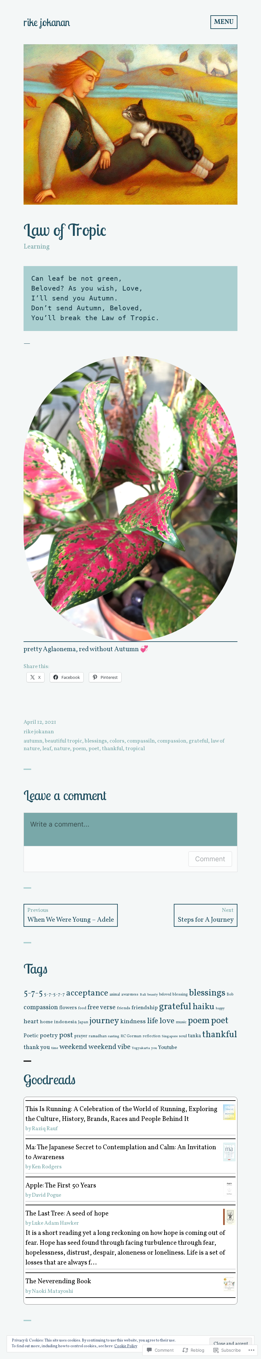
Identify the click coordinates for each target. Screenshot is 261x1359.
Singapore (170, 1036)
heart (31, 1021)
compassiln (141, 741)
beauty (152, 994)
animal (114, 994)
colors (116, 741)
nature (62, 748)
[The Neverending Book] (229, 1284)
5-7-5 (33, 993)
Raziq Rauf (45, 1128)
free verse (102, 1007)
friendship (144, 1008)
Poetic (31, 1035)
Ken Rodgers (47, 1167)
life (152, 1021)
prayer (80, 1036)
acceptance (87, 993)
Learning (37, 246)
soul (183, 1036)
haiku (204, 1007)
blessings (96, 741)
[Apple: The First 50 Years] (229, 1188)
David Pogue (46, 1195)
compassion (171, 741)
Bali (143, 994)
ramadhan (97, 1036)
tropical (135, 748)
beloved (165, 994)
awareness (129, 994)
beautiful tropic (63, 741)
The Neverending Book (58, 1281)
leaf (46, 748)
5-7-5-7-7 (54, 994)
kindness (133, 1021)
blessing (180, 994)
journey (104, 1021)
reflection (151, 1036)
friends (123, 1008)
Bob (230, 994)
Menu (224, 22)
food (82, 1008)
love (166, 1021)
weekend (73, 1047)
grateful (198, 741)
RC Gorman (131, 1036)
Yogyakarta (141, 1048)
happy (220, 1008)
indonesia (65, 1022)
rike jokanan (47, 22)
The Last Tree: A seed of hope (67, 1213)
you (154, 1048)
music (181, 1022)
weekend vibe (109, 1047)
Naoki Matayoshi (52, 1291)
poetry (49, 1036)
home (46, 1021)
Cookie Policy (125, 1346)
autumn (33, 741)
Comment (210, 859)
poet (93, 748)
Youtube (167, 1047)
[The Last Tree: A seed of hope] (229, 1216)
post (66, 1035)
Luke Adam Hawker (55, 1223)
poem (79, 748)
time (54, 1048)
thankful (112, 748)
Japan (83, 1022)
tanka (194, 1035)
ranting (113, 1036)
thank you (37, 1047)
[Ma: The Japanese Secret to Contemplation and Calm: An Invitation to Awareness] (229, 1151)
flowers (68, 1007)
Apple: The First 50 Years (60, 1185)
